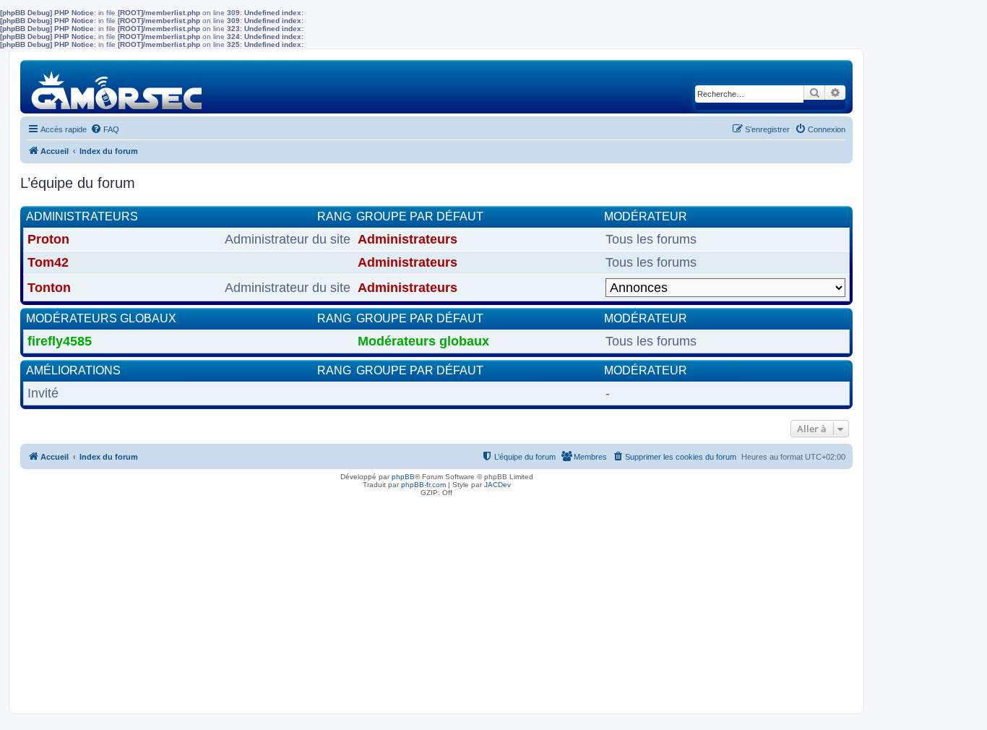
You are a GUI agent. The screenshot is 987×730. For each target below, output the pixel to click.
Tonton (49, 287)
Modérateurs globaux (101, 318)
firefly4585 (59, 341)
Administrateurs (82, 216)
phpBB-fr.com (423, 485)
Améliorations (73, 370)
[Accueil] (117, 86)
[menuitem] (104, 129)
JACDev (497, 485)
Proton (48, 239)
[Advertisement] (436, 601)
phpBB (403, 477)
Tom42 (48, 262)
